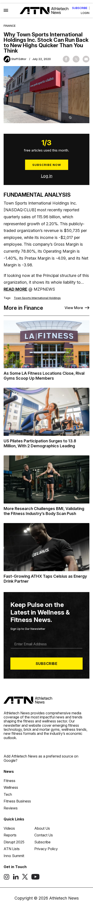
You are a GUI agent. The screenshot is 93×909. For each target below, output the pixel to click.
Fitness (9, 780)
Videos (9, 828)
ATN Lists (12, 849)
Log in (46, 176)
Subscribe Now (46, 165)
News (9, 771)
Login (85, 13)
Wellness (11, 787)
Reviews (11, 808)
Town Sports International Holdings (37, 298)
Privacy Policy (46, 849)
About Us (42, 828)
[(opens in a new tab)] (6, 878)
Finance (10, 25)
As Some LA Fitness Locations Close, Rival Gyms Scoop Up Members (44, 376)
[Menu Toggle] (6, 10)
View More (74, 307)
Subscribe (79, 8)
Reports (10, 835)
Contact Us (43, 835)
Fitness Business (17, 801)
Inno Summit (14, 855)
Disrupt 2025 (14, 842)
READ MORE (15, 289)
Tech (8, 794)
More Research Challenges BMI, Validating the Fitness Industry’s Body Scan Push (44, 511)
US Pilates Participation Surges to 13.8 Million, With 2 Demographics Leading (40, 443)
